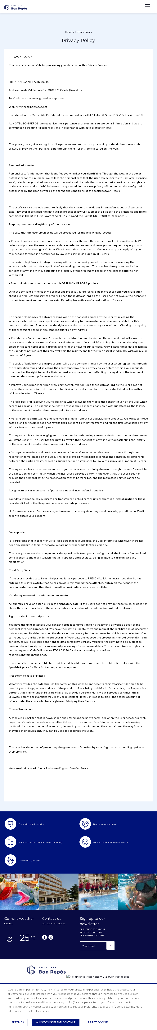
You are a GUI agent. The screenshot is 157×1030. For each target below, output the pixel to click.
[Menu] (145, 6)
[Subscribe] (110, 946)
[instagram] (50, 937)
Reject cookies (98, 1022)
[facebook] (44, 937)
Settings (18, 1022)
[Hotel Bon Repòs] (15, 10)
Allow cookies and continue (55, 1022)
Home (69, 32)
